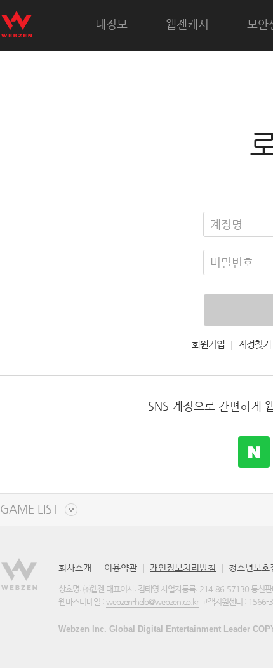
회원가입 (208, 344)
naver (254, 452)
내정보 (111, 24)
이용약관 (120, 567)
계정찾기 (254, 344)
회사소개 (74, 567)
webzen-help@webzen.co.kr (152, 601)
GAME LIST (29, 509)
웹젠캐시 (187, 24)
